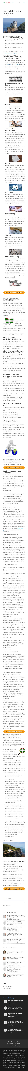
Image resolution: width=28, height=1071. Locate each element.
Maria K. (11, 955)
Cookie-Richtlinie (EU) (14, 1046)
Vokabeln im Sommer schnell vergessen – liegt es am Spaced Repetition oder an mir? (14, 934)
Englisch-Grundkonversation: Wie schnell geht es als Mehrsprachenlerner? (14, 928)
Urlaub (8, 15)
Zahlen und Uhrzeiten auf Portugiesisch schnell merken (15, 1007)
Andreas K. (11, 919)
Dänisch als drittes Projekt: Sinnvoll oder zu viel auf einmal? (16, 1030)
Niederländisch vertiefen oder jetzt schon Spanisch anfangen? (15, 940)
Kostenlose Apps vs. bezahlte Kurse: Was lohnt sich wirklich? (15, 958)
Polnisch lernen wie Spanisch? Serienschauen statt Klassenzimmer (15, 1015)
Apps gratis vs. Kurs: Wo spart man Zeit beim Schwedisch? (15, 1001)
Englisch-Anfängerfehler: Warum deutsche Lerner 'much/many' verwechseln (14, 969)
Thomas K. (11, 937)
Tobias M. (11, 930)
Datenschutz (18, 1043)
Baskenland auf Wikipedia (11, 53)
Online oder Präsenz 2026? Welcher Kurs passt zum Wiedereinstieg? (15, 922)
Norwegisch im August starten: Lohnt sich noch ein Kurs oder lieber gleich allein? (15, 1023)
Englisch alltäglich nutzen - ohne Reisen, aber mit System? (14, 963)
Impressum (17, 1041)
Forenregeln (10, 1043)
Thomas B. (11, 965)
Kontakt (10, 1041)
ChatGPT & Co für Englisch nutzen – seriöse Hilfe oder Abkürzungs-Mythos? (15, 975)
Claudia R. (11, 960)
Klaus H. (11, 924)
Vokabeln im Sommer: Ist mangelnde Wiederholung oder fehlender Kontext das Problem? (16, 917)
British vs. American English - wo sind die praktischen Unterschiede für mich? (15, 952)
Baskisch (5, 15)
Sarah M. (11, 971)
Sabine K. (11, 942)
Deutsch (18, 64)
